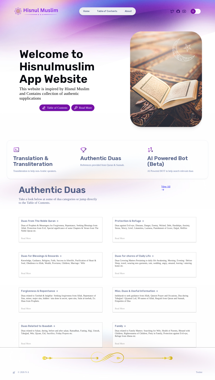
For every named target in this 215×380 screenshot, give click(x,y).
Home (86, 11)
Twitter (199, 372)
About (128, 11)
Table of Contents (107, 11)
